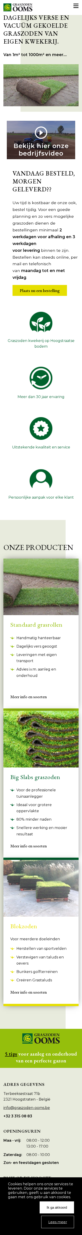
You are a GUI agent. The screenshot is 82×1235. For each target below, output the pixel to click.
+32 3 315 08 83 (17, 1116)
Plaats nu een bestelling (40, 290)
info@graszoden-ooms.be (26, 1108)
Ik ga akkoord (57, 1207)
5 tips (11, 1053)
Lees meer (57, 1222)
